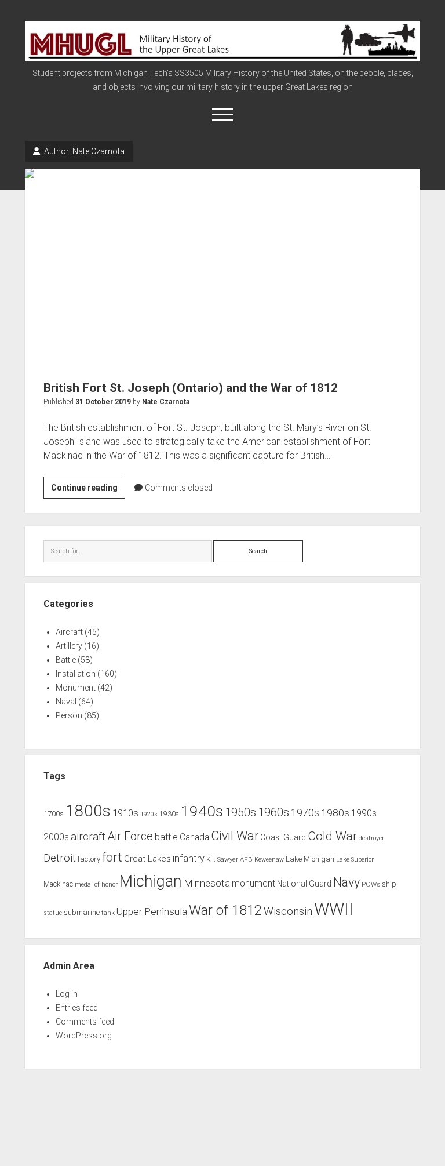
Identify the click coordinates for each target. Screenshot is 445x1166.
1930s (169, 814)
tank (108, 913)
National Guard (304, 883)
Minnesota (207, 883)
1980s (335, 813)
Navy (346, 882)
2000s (56, 837)
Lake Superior (355, 859)
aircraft (88, 836)
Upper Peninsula (151, 911)
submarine (82, 912)
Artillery (69, 646)
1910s (125, 813)
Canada (194, 837)
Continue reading (88, 490)
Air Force (130, 836)
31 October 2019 (103, 402)
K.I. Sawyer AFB (229, 859)
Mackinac (58, 884)
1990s (364, 813)
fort (112, 857)
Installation (76, 673)
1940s (202, 811)
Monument (76, 687)
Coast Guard (283, 837)
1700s (53, 813)
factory (89, 859)
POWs (371, 884)
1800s (88, 810)
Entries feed (77, 1007)
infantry (189, 858)
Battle (66, 659)
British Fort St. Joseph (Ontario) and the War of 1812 (223, 267)
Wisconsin (288, 911)
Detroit (59, 858)
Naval (66, 701)
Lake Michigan (310, 859)
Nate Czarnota (165, 402)
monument (253, 883)
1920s (149, 814)
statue (52, 913)
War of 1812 (225, 910)
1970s (305, 813)
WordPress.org (84, 1035)
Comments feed (85, 1021)
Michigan (150, 881)
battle (166, 836)
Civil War (234, 836)
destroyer (371, 838)
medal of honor (96, 884)
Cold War (332, 836)
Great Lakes (147, 858)
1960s (273, 812)
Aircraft (69, 632)
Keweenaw (269, 859)
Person (69, 715)
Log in (67, 993)
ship (389, 884)
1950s (240, 812)
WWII (333, 909)
